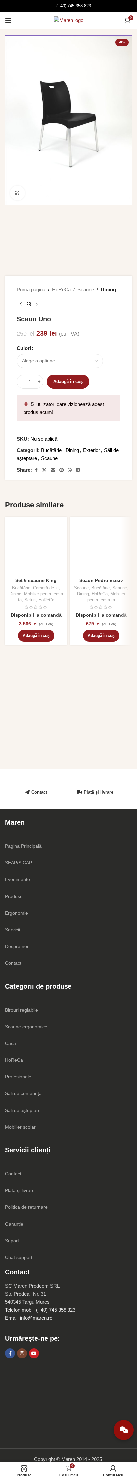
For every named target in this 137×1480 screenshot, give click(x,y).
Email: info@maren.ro (28, 1318)
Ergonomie (16, 913)
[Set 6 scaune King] (36, 548)
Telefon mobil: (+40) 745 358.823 (40, 1310)
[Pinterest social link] (61, 470)
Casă (10, 1043)
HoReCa (61, 289)
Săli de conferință (23, 1093)
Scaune (85, 289)
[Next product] (37, 304)
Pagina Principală (23, 846)
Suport (12, 1240)
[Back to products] (29, 304)
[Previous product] (21, 304)
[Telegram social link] (78, 470)
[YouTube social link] (34, 1353)
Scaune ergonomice (26, 1026)
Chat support (18, 1257)
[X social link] (44, 470)
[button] (36, 636)
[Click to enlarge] (17, 193)
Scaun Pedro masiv (101, 580)
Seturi (30, 599)
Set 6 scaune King (36, 580)
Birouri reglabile (21, 1010)
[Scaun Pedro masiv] (101, 548)
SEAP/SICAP (18, 862)
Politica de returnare (26, 1207)
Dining (108, 289)
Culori (24, 348)
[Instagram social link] (22, 1353)
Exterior (91, 450)
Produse (14, 896)
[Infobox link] (68, 6)
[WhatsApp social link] (70, 470)
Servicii (12, 929)
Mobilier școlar (20, 1127)
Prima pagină (31, 289)
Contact (39, 792)
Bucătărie (51, 450)
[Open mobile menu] (8, 20)
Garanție (14, 1224)
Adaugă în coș (68, 381)
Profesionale (18, 1076)
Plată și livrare (98, 792)
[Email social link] (53, 470)
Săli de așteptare (23, 1110)
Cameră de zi (46, 587)
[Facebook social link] (36, 470)
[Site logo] (68, 20)
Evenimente (17, 879)
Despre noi (16, 946)
